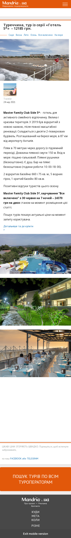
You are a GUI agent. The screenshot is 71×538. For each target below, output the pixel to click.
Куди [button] (35, 512)
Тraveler (7, 98)
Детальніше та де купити (18, 227)
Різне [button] (35, 526)
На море (59, 34)
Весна (19, 34)
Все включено (45, 34)
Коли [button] (35, 520)
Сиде (11, 34)
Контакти (35, 506)
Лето (26, 34)
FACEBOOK (16, 458)
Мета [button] (35, 516)
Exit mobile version (35, 533)
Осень (34, 34)
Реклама (42, 503)
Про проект (29, 503)
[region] (29, 410)
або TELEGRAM (30, 458)
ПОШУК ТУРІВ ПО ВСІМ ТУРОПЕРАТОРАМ (35, 479)
